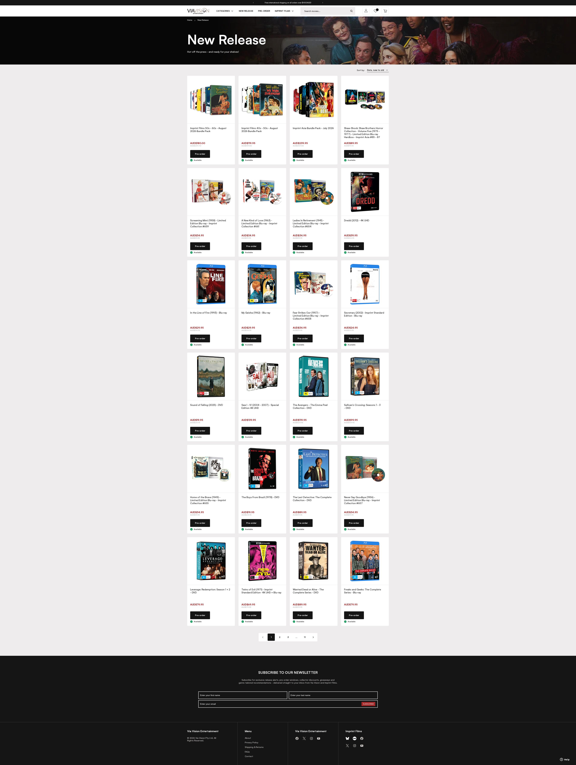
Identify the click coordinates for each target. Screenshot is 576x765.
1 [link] (271, 637)
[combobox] (324, 11)
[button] (375, 11)
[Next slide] (323, 2)
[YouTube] (318, 738)
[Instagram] (311, 738)
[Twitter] (304, 738)
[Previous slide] (253, 2)
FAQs (247, 751)
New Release (203, 20)
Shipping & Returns (254, 747)
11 (305, 637)
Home (189, 20)
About (248, 738)
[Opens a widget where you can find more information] (564, 759)
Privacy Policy (251, 742)
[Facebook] (297, 738)
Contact (249, 756)
